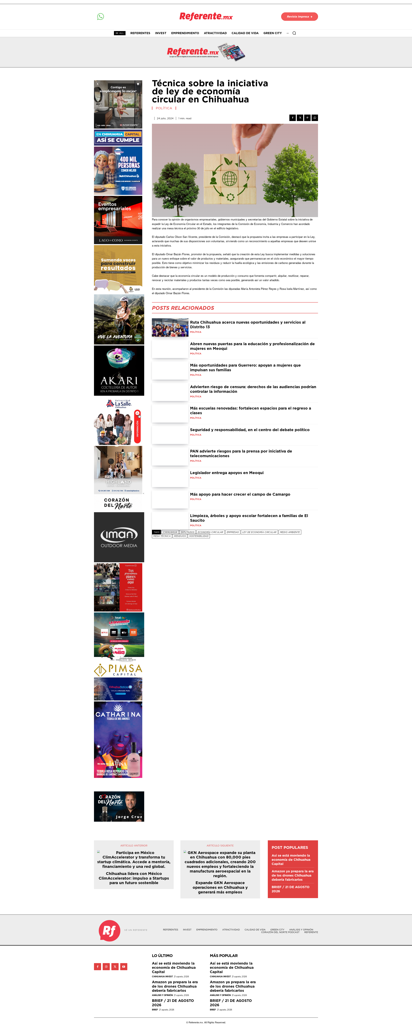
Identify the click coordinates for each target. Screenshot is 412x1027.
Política (164, 108)
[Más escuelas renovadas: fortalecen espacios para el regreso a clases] (170, 413)
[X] (300, 118)
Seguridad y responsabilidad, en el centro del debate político (250, 429)
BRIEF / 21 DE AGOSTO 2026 (290, 889)
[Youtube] (123, 966)
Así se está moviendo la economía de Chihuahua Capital (291, 859)
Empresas (233, 532)
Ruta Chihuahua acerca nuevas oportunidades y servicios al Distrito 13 (247, 324)
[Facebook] (292, 118)
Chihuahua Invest (162, 976)
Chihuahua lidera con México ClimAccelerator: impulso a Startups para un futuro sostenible (134, 878)
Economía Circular (210, 532)
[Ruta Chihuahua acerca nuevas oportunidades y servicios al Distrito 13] (170, 327)
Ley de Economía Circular (259, 532)
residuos (180, 536)
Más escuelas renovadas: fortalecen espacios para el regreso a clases (250, 410)
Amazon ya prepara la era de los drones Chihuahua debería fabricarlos (293, 875)
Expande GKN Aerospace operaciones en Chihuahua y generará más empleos (220, 887)
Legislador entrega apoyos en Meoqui (227, 472)
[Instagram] (106, 966)
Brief (155, 1009)
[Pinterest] (307, 118)
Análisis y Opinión (162, 995)
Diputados (187, 532)
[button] (294, 33)
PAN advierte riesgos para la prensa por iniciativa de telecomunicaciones (241, 453)
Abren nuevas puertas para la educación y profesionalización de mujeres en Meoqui (252, 346)
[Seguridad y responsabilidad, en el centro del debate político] (170, 435)
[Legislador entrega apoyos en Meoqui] (170, 478)
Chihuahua (170, 532)
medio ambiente (290, 532)
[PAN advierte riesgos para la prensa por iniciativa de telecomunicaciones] (170, 456)
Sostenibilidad (198, 536)
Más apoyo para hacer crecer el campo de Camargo (240, 494)
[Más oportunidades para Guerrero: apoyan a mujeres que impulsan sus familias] (170, 370)
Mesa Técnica (162, 536)
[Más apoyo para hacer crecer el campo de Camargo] (170, 499)
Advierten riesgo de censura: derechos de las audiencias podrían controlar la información (253, 389)
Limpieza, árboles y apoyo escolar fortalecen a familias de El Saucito (249, 518)
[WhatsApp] (315, 118)
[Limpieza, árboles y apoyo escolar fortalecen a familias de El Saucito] (170, 521)
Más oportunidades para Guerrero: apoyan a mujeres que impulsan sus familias (245, 367)
